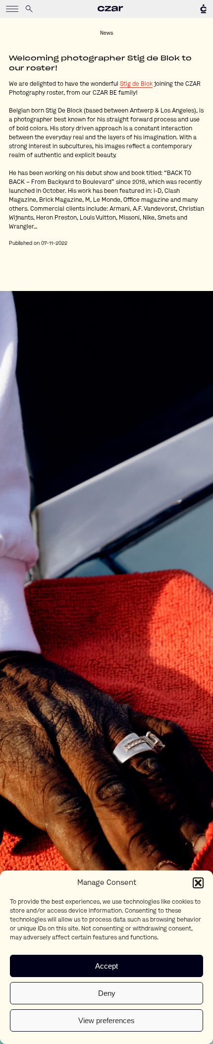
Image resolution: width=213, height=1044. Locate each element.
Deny (106, 993)
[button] (198, 883)
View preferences (106, 1020)
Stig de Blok (136, 84)
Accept (106, 966)
